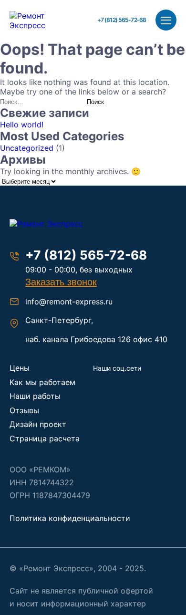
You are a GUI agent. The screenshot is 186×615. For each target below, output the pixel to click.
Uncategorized (26, 148)
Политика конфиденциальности (70, 518)
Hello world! (21, 124)
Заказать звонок (61, 282)
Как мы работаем (42, 382)
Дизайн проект (38, 424)
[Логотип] (57, 224)
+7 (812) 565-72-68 (121, 19)
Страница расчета (45, 438)
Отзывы (24, 410)
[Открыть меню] (165, 20)
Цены (20, 368)
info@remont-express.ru (69, 301)
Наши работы (35, 396)
